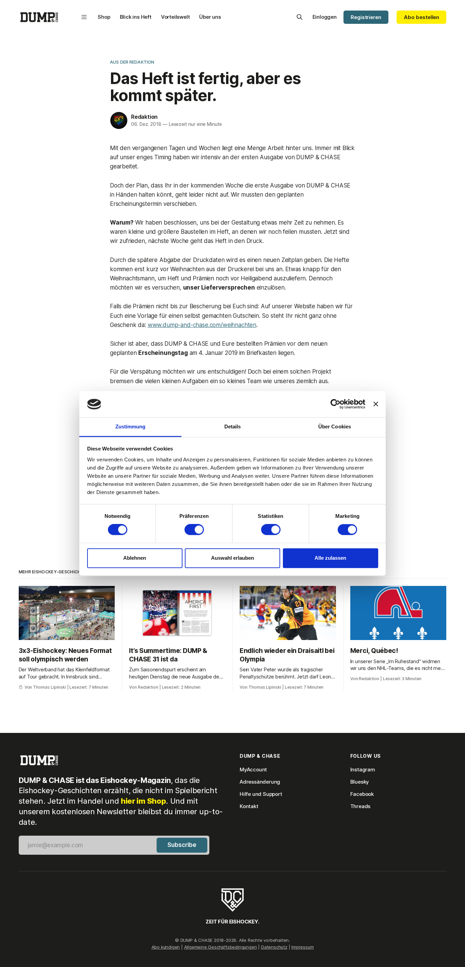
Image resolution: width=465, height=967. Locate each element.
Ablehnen (134, 558)
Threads (360, 806)
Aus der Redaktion (132, 62)
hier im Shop (143, 801)
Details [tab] (232, 426)
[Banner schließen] (375, 404)
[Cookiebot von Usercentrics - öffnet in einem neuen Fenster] (335, 404)
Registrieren (366, 17)
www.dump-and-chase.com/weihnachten (202, 325)
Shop (104, 17)
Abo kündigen (165, 947)
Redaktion (144, 116)
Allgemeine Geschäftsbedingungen (220, 947)
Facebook (362, 794)
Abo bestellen (421, 17)
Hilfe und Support (261, 794)
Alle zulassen (330, 558)
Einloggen (324, 17)
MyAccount (253, 769)
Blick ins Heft (135, 17)
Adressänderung (260, 781)
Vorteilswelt (175, 17)
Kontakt (249, 806)
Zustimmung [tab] (130, 426)
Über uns (210, 17)
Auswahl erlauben (232, 558)
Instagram (362, 769)
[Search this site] (299, 17)
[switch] (194, 529)
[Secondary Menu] (84, 17)
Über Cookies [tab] (334, 426)
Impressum (302, 947)
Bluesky (359, 781)
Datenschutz (274, 947)
